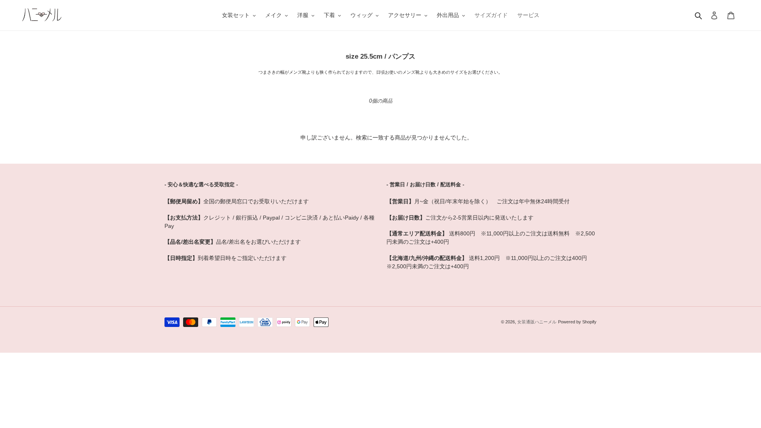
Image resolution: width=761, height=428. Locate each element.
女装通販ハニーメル (536, 321)
